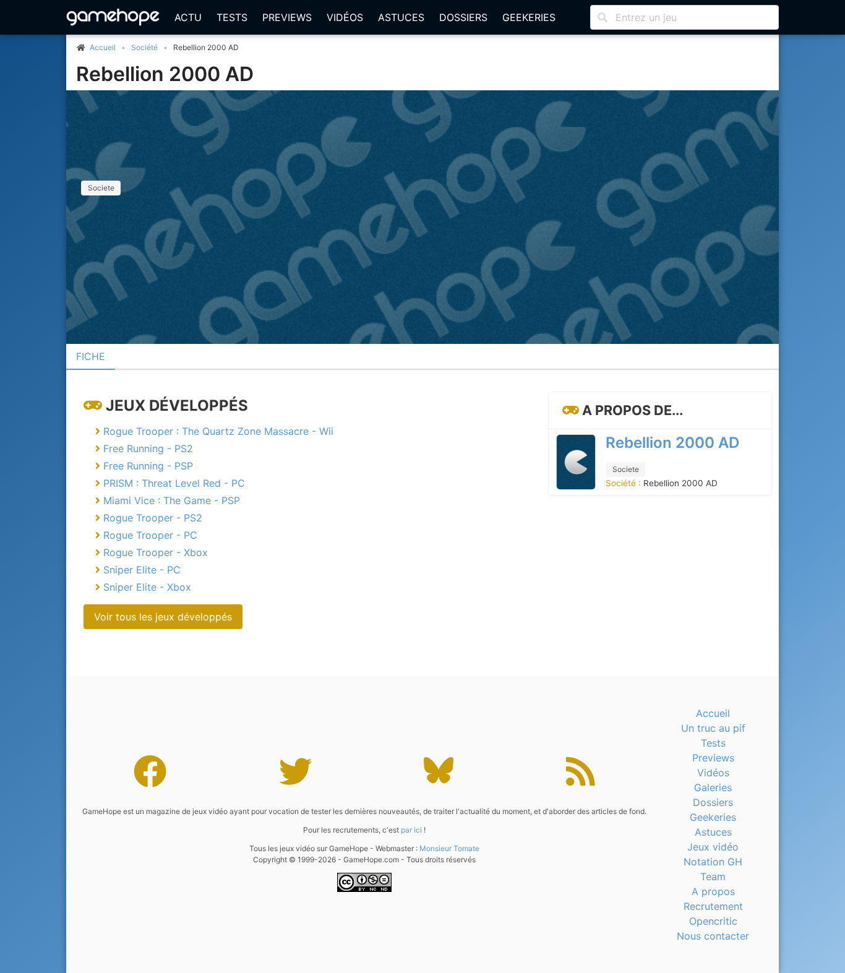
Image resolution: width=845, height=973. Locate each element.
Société (144, 47)
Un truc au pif (713, 728)
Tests (232, 17)
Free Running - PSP (148, 466)
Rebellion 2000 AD (165, 74)
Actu (188, 17)
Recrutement (713, 906)
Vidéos (345, 17)
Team (713, 876)
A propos (713, 891)
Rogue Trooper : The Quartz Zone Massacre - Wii (218, 431)
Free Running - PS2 (148, 448)
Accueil (713, 713)
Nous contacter (713, 936)
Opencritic (713, 921)
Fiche (90, 356)
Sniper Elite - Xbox (147, 587)
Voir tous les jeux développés (163, 617)
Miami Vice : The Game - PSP (171, 500)
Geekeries (528, 17)
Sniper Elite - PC (142, 570)
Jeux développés (177, 405)
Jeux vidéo (713, 847)
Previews (287, 17)
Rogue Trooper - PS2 (152, 518)
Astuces (401, 17)
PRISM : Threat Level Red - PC (174, 483)
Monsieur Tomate (449, 848)
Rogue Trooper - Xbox (155, 552)
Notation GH (713, 861)
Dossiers (463, 17)
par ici (411, 829)
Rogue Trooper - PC (150, 535)
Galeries (713, 787)
